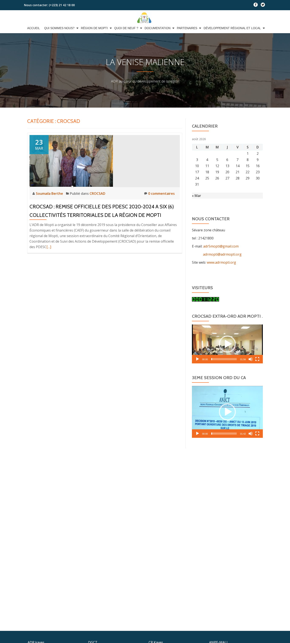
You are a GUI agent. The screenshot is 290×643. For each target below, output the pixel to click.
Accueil (33, 28)
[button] (227, 344)
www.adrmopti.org (221, 262)
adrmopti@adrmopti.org (217, 254)
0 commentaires (161, 193)
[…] (48, 247)
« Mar (196, 195)
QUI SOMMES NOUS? (59, 28)
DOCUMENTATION (157, 28)
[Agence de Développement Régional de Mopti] (145, 17)
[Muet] (250, 359)
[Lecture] (197, 359)
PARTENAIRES (187, 28)
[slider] (224, 359)
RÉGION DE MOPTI (94, 28)
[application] (227, 343)
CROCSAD (97, 193)
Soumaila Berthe (50, 193)
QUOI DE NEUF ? (126, 28)
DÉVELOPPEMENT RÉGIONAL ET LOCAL (232, 28)
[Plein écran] (257, 359)
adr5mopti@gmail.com (221, 246)
